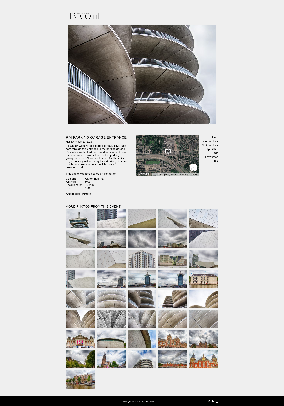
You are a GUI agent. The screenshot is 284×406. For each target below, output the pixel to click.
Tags (215, 152)
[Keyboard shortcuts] (155, 175)
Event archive (210, 141)
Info (215, 160)
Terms (195, 175)
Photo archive (209, 145)
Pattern (86, 193)
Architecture (73, 193)
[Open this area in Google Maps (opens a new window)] (143, 173)
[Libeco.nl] (82, 16)
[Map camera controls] (193, 167)
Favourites (211, 156)
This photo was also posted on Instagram (91, 173)
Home (214, 137)
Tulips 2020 (211, 149)
